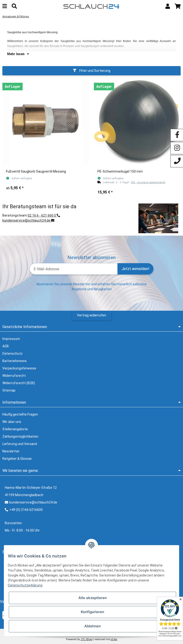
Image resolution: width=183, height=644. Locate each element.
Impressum (11, 339)
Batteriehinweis (14, 361)
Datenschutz (12, 353)
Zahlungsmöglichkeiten (20, 436)
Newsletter (11, 451)
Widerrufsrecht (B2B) (18, 383)
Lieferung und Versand (19, 444)
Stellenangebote (15, 429)
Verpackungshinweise (19, 368)
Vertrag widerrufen (91, 315)
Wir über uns (11, 422)
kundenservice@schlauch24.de (26, 220)
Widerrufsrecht (14, 376)
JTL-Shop (86, 639)
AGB (5, 346)
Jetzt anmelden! (135, 268)
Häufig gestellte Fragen (20, 414)
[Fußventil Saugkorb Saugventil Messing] (45, 122)
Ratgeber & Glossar (17, 458)
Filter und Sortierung (94, 71)
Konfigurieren (92, 612)
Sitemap (8, 390)
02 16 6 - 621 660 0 (42, 215)
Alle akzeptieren (92, 598)
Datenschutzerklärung (25, 585)
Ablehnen (92, 626)
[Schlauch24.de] (91, 6)
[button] (167, 6)
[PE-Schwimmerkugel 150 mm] (137, 122)
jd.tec (114, 639)
